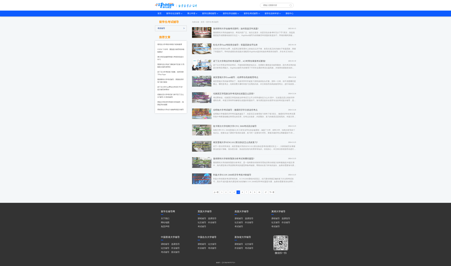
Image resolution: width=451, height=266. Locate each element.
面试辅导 (175, 252)
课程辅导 (202, 218)
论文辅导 (202, 222)
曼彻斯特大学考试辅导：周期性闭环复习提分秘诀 (170, 81)
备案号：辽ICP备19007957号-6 (225, 262)
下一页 (271, 192)
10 (259, 192)
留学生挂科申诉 (272, 13)
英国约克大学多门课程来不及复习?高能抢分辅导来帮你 (170, 66)
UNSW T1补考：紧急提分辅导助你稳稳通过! (170, 50)
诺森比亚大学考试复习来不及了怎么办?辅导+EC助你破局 (170, 96)
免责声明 (165, 226)
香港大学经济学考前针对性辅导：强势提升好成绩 (170, 103)
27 (266, 192)
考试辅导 (202, 226)
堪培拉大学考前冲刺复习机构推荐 (169, 44)
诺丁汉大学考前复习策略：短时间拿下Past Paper (170, 73)
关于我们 (165, 218)
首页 (159, 13)
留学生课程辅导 (209, 13)
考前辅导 (161, 28)
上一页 (216, 192)
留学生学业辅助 (230, 13)
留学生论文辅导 (173, 13)
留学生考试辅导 (251, 13)
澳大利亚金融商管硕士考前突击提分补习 (170, 58)
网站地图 (165, 222)
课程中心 (290, 13)
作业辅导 (212, 222)
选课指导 (212, 218)
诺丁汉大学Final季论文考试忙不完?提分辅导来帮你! (170, 88)
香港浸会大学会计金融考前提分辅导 (170, 109)
